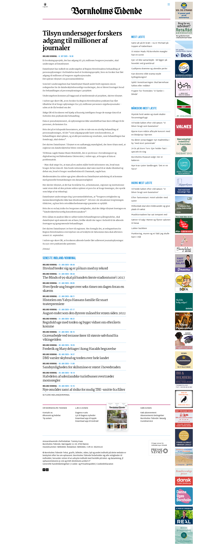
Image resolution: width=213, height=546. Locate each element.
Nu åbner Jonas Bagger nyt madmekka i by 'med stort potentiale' (150, 141)
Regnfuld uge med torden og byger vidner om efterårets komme (81, 324)
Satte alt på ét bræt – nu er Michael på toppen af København (149, 44)
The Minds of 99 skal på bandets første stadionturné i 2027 (84, 277)
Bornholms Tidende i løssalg (153, 418)
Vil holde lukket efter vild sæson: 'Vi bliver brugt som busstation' (148, 124)
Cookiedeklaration (105, 464)
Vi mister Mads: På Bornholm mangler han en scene (149, 53)
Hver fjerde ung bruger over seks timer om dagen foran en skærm (83, 289)
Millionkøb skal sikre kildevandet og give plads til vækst (150, 207)
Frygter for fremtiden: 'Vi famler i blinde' (147, 92)
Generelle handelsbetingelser (56, 464)
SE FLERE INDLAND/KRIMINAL (56, 395)
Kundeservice (146, 421)
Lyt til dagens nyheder (85, 415)
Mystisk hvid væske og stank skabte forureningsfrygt (148, 116)
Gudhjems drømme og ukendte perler (149, 69)
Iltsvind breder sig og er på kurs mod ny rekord (75, 268)
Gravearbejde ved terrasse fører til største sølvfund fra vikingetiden (80, 337)
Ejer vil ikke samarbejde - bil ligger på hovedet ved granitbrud (149, 61)
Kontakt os (47, 413)
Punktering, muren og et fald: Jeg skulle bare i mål (150, 235)
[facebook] (44, 469)
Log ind (45, 7)
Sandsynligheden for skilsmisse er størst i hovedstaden (82, 367)
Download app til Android (86, 421)
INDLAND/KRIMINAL (50, 56)
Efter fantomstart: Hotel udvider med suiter (149, 199)
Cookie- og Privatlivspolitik (83, 464)
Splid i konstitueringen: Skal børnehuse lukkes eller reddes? (150, 84)
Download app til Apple (86, 418)
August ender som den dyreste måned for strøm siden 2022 (84, 313)
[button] (168, 4)
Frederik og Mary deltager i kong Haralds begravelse (79, 349)
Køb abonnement (148, 413)
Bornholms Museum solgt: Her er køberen (147, 158)
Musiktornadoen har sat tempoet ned (149, 215)
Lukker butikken (139, 228)
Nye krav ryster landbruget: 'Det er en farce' (149, 167)
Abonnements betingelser (152, 415)
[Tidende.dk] (106, 11)
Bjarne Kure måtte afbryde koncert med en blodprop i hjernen (150, 133)
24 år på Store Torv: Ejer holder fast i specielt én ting (149, 150)
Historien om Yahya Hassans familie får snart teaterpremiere (75, 302)
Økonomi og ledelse (52, 415)
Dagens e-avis (81, 413)
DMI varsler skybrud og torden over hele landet (76, 358)
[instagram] (47, 469)
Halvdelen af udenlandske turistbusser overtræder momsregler (78, 378)
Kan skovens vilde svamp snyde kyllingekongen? (146, 75)
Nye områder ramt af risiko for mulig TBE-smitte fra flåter (84, 389)
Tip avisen (47, 418)
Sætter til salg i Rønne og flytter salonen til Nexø (150, 221)
